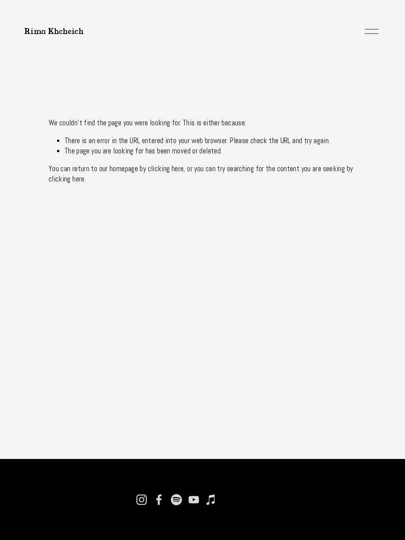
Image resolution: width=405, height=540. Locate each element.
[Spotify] (176, 499)
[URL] (228, 499)
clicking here (166, 169)
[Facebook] (159, 499)
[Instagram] (141, 499)
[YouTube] (193, 499)
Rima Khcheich (53, 31)
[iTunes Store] (211, 499)
